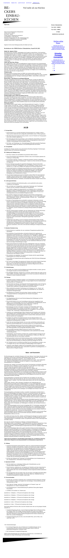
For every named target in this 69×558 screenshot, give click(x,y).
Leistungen (21, 2)
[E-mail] (54, 64)
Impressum (36, 2)
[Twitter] (54, 70)
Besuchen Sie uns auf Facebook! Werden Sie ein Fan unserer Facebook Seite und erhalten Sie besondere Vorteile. (58, 47)
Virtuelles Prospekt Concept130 (58, 55)
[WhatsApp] (54, 66)
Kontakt (29, 2)
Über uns (14, 2)
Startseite (7, 2)
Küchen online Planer (58, 42)
